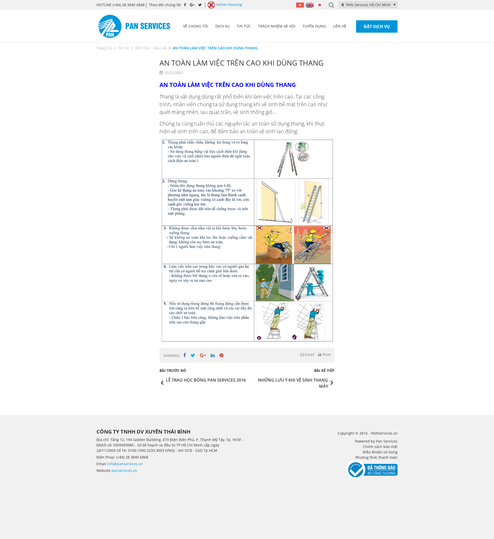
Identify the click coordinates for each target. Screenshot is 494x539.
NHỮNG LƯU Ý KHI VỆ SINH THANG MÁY (293, 383)
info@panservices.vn (125, 463)
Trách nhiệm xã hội (276, 26)
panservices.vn (124, 470)
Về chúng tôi (195, 26)
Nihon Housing (229, 4)
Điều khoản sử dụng (380, 452)
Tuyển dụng (314, 26)
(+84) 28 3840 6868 (120, 4)
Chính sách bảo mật (380, 446)
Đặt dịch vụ (377, 26)
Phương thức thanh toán (376, 457)
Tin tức (244, 26)
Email (309, 354)
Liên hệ (339, 26)
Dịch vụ (222, 26)
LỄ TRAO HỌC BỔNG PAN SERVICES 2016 (206, 380)
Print (326, 354)
